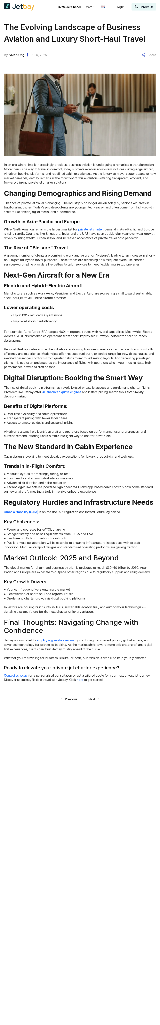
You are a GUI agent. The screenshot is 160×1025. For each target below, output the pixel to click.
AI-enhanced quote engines (61, 392)
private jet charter (90, 229)
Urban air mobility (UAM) (21, 512)
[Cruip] (19, 7)
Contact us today (16, 675)
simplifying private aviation (55, 640)
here (80, 680)
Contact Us (146, 7)
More (89, 7)
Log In (120, 7)
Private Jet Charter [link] (69, 7)
